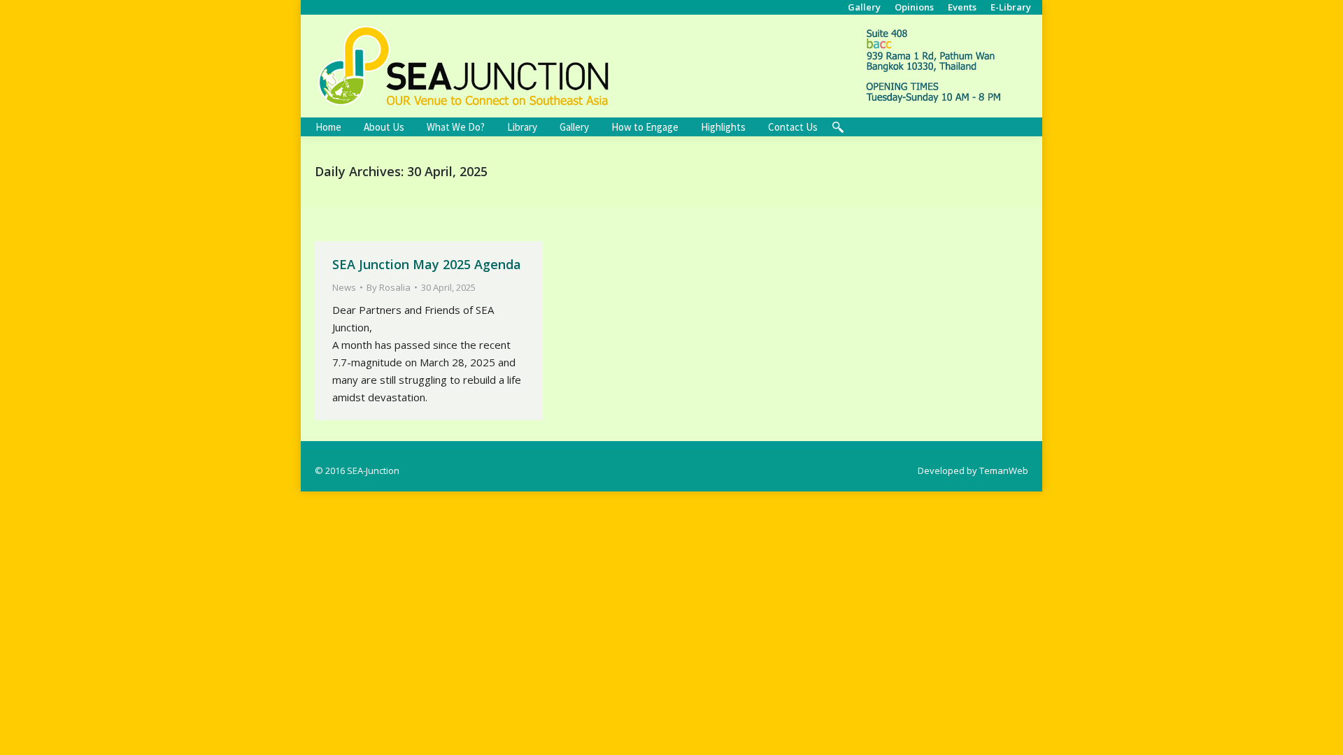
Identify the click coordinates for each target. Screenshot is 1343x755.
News (344, 287)
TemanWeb (1003, 470)
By (389, 287)
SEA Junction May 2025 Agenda (426, 264)
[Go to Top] (1320, 732)
